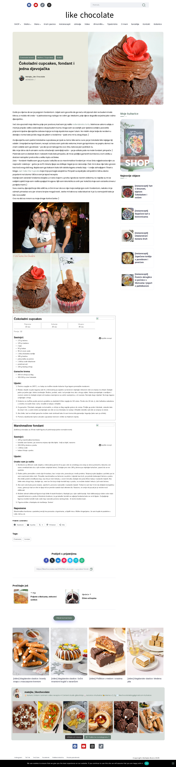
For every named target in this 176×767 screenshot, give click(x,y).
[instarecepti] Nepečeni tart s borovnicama (142, 214)
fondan (27, 539)
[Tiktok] (42, 5)
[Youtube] (36, 5)
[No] (173, 763)
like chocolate (89, 15)
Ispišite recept (106, 338)
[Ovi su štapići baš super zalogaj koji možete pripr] (151, 717)
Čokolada (17, 539)
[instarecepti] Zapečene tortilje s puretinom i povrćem (143, 258)
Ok (147, 763)
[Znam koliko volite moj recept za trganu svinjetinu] (50, 717)
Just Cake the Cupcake (29, 171)
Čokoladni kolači (27, 58)
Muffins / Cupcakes (45, 58)
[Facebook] (29, 5)
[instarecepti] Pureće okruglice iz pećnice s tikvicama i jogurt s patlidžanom (143, 280)
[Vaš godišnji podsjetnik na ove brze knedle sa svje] (101, 717)
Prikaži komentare (64, 618)
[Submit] (144, 5)
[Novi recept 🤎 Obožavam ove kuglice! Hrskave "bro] (126, 717)
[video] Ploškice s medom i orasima (105, 678)
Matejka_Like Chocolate (35, 77)
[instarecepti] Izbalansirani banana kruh (141, 236)
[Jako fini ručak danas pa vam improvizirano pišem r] (75, 717)
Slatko (59, 58)
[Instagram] (49, 5)
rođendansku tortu (81, 124)
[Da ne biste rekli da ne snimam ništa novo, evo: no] (25, 717)
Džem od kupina (89, 598)
